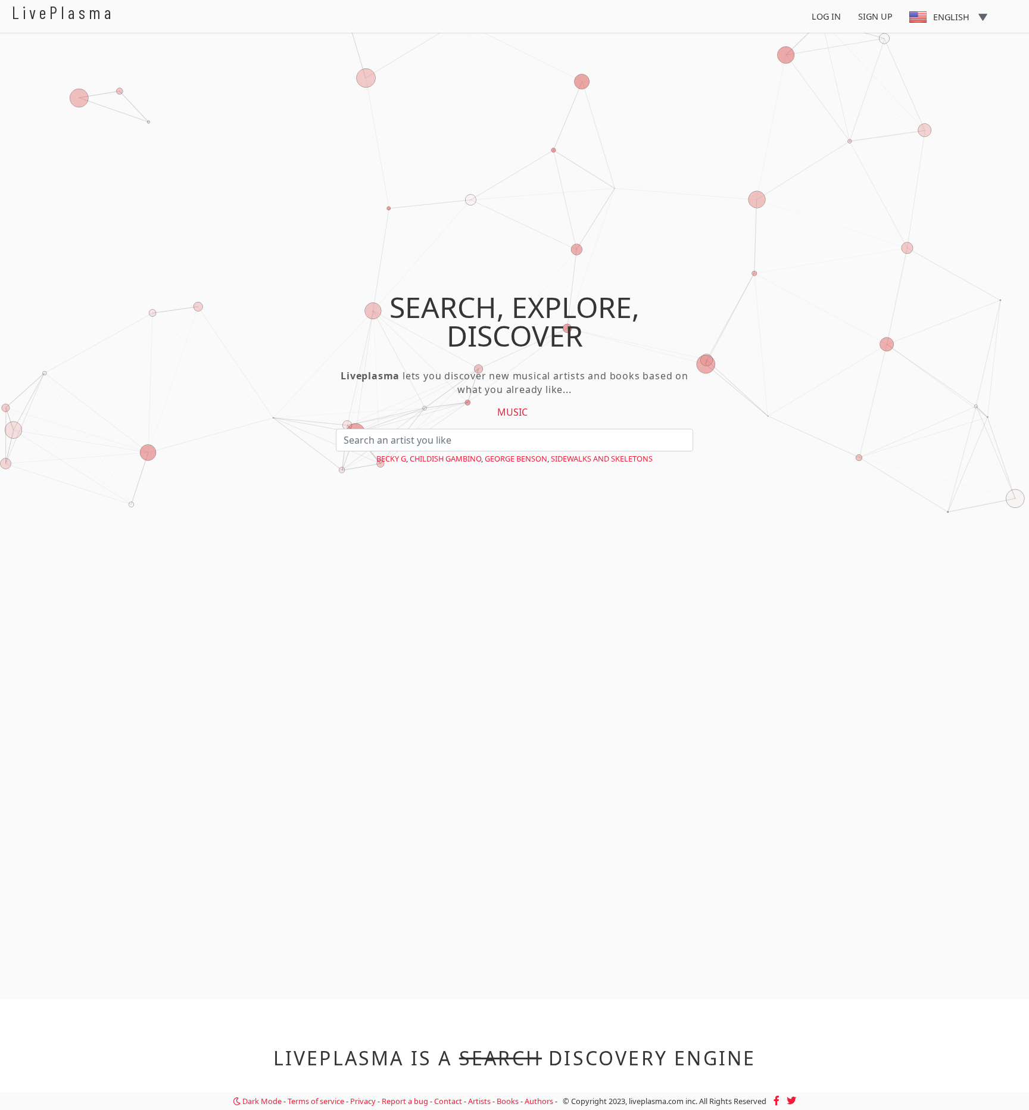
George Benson (516, 458)
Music (512, 412)
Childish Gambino (445, 458)
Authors (539, 1101)
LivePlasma (63, 12)
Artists (479, 1101)
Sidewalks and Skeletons (602, 458)
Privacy (363, 1101)
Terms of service (316, 1101)
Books (508, 1101)
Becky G (391, 458)
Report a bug (405, 1101)
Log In (826, 16)
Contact (448, 1101)
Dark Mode (261, 1101)
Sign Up (875, 16)
